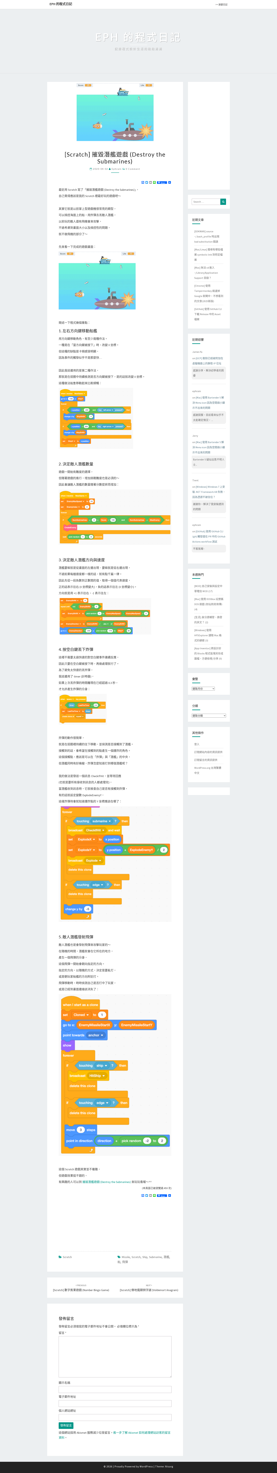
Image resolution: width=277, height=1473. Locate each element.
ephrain (117, 168)
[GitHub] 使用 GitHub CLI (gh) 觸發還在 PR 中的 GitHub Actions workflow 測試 (208, 536)
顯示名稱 (64, 1383)
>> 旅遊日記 (221, 4)
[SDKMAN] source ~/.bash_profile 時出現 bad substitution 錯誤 (206, 236)
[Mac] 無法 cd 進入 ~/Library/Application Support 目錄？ (206, 272)
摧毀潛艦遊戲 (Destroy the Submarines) (106, 1182)
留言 (62, 1333)
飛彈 (125, 1262)
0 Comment (133, 168)
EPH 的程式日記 (61, 4)
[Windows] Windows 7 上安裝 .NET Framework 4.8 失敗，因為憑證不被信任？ (208, 492)
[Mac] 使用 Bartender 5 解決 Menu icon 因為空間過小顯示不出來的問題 (208, 402)
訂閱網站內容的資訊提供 (208, 752)
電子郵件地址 (67, 1397)
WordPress (146, 1466)
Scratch (67, 1257)
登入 (196, 744)
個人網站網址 (67, 1411)
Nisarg (169, 1466)
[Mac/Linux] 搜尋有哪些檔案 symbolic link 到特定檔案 (208, 254)
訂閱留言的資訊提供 (205, 760)
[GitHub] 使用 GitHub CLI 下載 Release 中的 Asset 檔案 (208, 314)
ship (144, 1257)
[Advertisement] (86, 1222)
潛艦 (166, 1257)
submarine (155, 1257)
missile (126, 1257)
